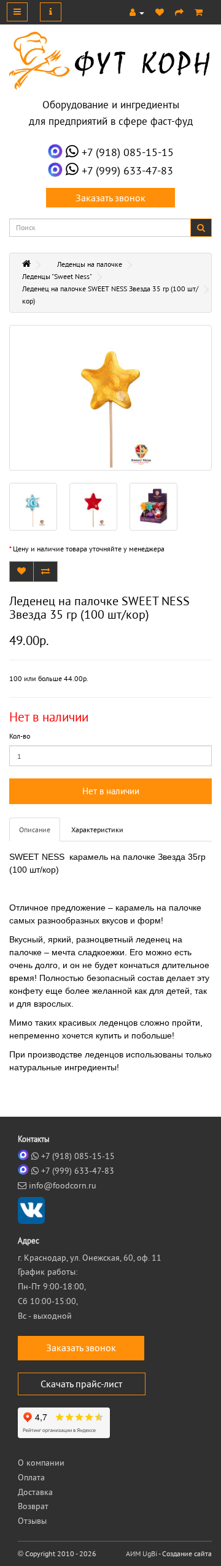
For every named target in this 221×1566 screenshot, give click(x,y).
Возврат (33, 1506)
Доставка (35, 1491)
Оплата (31, 1477)
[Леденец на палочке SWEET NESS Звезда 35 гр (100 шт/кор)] (110, 398)
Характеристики (97, 829)
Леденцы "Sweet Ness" (57, 276)
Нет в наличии (110, 791)
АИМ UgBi (141, 1553)
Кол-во (19, 735)
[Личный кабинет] (137, 12)
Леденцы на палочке (89, 264)
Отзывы (32, 1520)
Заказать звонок (110, 198)
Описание (34, 829)
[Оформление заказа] (179, 12)
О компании (41, 1462)
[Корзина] (199, 12)
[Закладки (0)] (159, 12)
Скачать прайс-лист (81, 1384)
